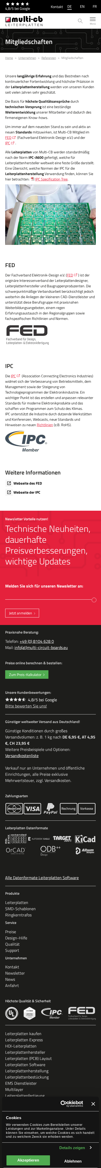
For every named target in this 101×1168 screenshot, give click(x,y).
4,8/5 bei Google (42, 700)
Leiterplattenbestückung (27, 1077)
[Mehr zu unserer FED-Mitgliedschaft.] (82, 1013)
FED (8, 137)
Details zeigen (72, 1148)
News (10, 979)
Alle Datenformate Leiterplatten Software (42, 878)
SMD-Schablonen (20, 909)
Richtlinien (45, 424)
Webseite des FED (27, 483)
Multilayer (14, 1089)
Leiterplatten (16, 902)
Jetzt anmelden (20, 613)
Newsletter (15, 973)
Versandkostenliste (22, 755)
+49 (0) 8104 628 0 (37, 641)
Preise (10, 932)
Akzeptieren (28, 1160)
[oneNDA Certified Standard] (29, 1013)
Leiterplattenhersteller (25, 1052)
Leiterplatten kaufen (23, 1033)
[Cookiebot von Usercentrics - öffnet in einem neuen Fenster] (62, 1104)
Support (12, 950)
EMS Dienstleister (21, 1083)
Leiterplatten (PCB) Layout (28, 1058)
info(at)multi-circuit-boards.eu (41, 647)
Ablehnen (73, 1161)
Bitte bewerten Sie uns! (26, 706)
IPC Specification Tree (51, 179)
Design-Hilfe (16, 938)
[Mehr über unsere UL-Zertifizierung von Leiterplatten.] (11, 1013)
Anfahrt (12, 985)
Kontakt (57, 6)
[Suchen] (80, 21)
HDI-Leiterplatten (21, 1046)
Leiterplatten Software (25, 1064)
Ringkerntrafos (18, 915)
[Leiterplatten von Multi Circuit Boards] (24, 21)
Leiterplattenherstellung (26, 1071)
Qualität (12, 944)
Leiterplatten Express (24, 1040)
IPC (7, 143)
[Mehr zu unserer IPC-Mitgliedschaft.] (52, 1013)
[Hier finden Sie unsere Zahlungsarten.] (14, 809)
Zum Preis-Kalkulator (25, 674)
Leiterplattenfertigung (25, 1095)
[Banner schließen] (93, 1104)
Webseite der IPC (26, 492)
